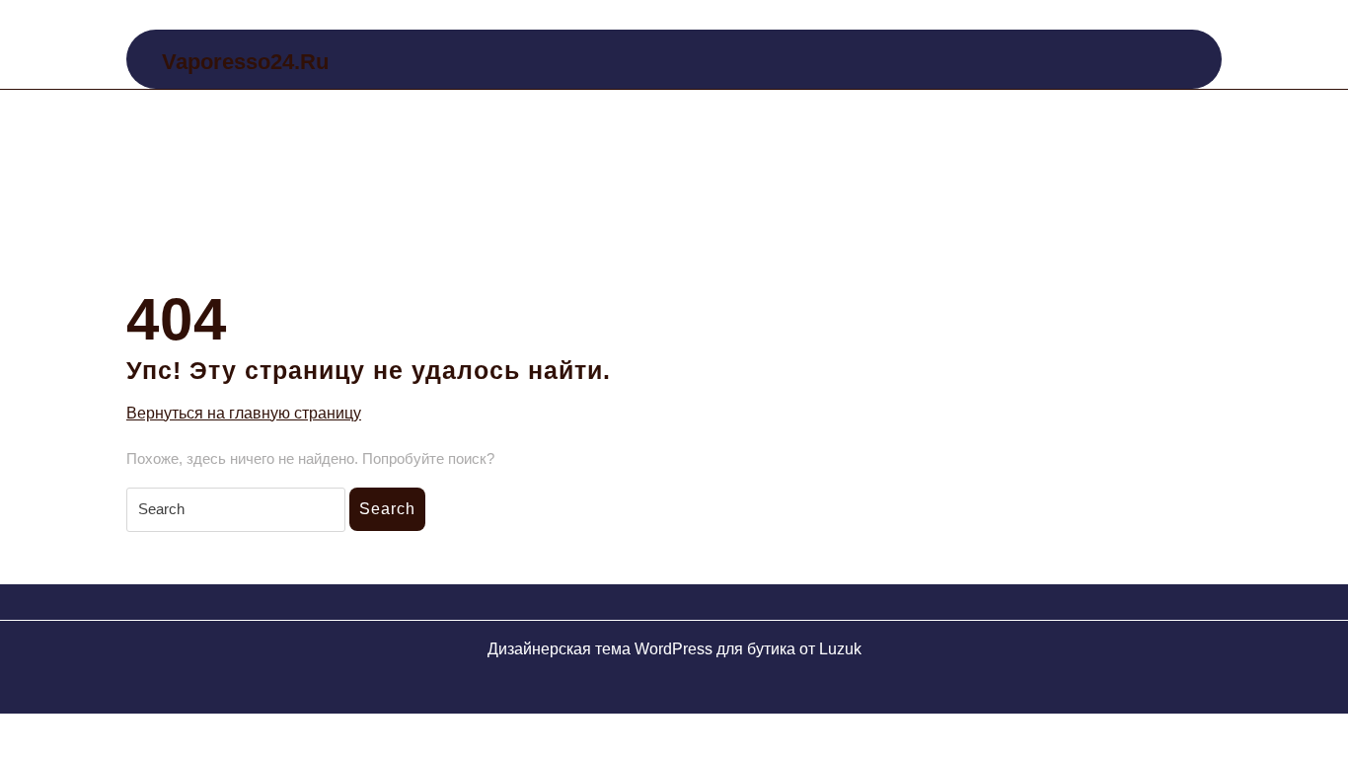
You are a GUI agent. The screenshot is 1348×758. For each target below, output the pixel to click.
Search (387, 508)
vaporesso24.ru (245, 61)
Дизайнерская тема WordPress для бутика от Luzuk (674, 649)
